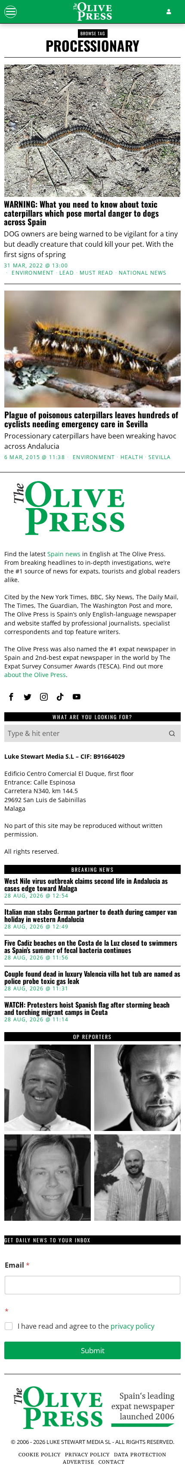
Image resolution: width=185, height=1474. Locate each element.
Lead (66, 273)
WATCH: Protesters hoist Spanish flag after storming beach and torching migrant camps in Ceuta (87, 1008)
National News (143, 273)
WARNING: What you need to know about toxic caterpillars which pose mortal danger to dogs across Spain (81, 213)
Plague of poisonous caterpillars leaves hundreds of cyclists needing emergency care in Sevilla (91, 419)
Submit (93, 1350)
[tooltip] (11, 697)
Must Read (97, 273)
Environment (33, 273)
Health (131, 457)
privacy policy (132, 1326)
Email (17, 1265)
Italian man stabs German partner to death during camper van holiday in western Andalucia (90, 915)
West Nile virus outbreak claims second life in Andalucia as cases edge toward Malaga (86, 884)
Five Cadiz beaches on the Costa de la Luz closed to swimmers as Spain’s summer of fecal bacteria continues (90, 946)
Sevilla (159, 457)
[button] (172, 733)
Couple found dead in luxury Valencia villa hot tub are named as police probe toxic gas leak (92, 977)
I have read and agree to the (86, 1326)
